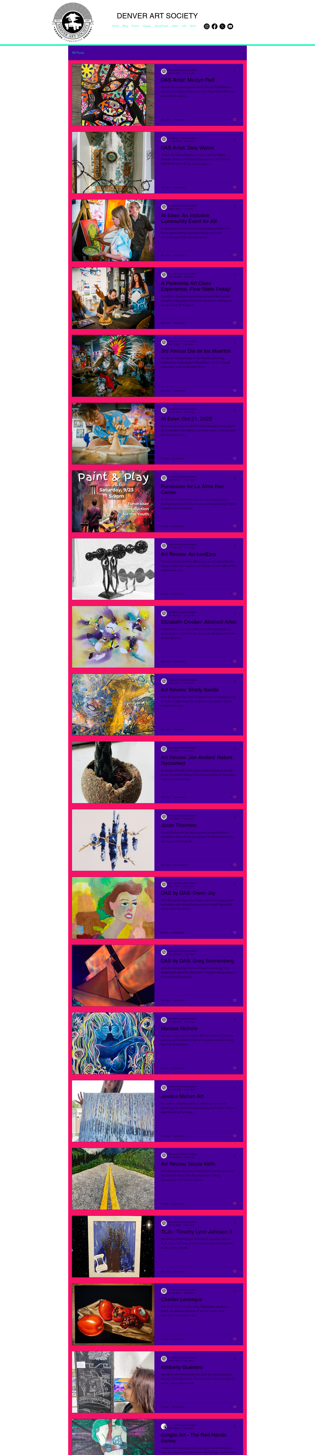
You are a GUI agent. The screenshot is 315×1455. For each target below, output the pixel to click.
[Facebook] (214, 26)
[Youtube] (230, 26)
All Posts (78, 53)
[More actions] (236, 71)
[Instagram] (207, 26)
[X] (222, 26)
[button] (184, 26)
